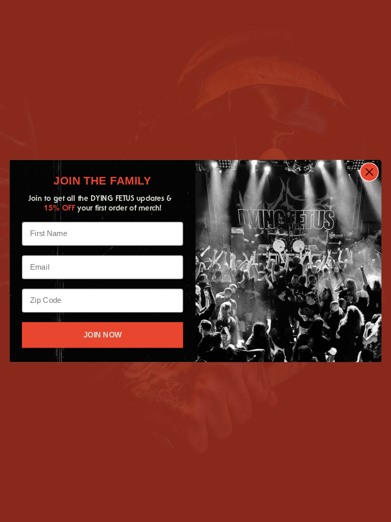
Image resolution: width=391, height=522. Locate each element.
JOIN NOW (102, 335)
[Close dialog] (369, 172)
